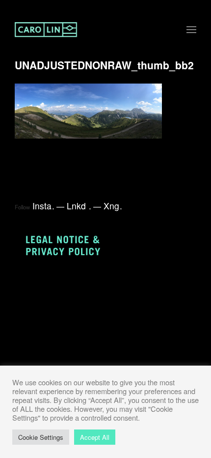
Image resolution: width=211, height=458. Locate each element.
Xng (113, 206)
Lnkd (79, 206)
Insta (43, 206)
